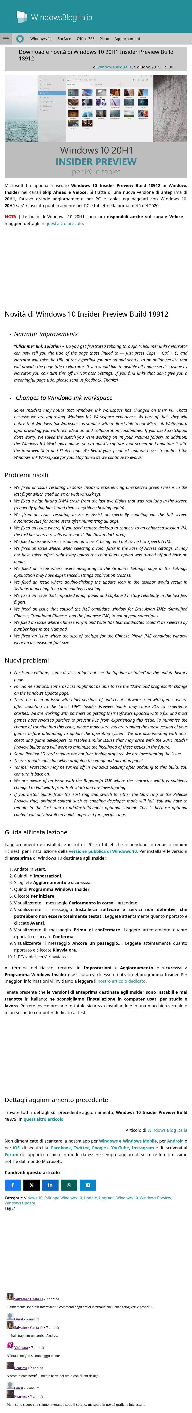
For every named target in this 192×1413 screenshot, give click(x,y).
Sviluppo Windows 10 (63, 1197)
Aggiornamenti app (131, 38)
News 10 (34, 1197)
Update (90, 1197)
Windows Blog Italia (167, 1130)
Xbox (104, 38)
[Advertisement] (96, 264)
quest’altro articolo (64, 223)
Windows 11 (41, 38)
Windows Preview (155, 1197)
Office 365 (86, 38)
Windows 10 (127, 1197)
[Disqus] (96, 1349)
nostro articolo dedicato (122, 981)
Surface (64, 38)
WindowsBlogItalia (114, 67)
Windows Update (20, 1203)
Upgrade (106, 1197)
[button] (6, 39)
